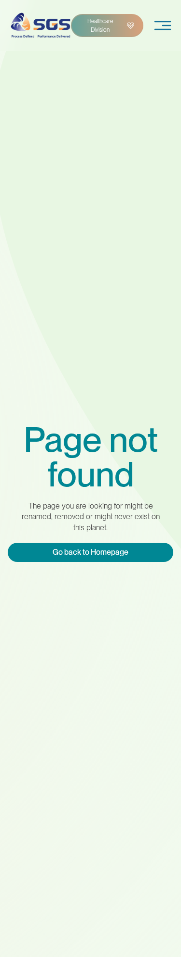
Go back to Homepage (90, 552)
